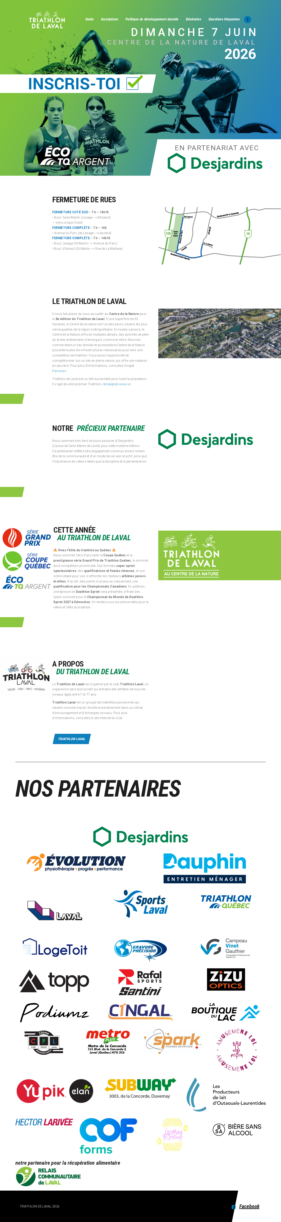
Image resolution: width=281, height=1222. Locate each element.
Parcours (59, 371)
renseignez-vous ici (116, 384)
